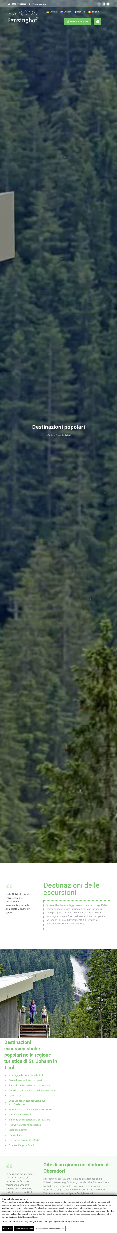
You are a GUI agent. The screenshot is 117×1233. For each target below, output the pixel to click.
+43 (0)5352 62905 (18, 4)
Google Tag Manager (54, 1221)
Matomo (40, 1221)
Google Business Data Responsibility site (20, 1217)
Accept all (7, 1228)
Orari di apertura (39, 4)
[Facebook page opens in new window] (99, 4)
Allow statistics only (24, 1228)
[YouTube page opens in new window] (108, 4)
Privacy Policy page (24, 1208)
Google (32, 1221)
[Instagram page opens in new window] (103, 4)
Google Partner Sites (74, 1221)
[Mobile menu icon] (107, 17)
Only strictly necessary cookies (50, 1228)
